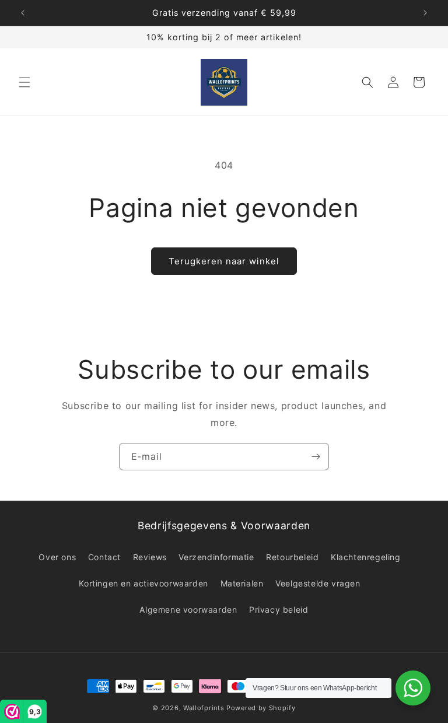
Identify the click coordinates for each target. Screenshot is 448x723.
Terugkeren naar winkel (224, 261)
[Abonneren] (315, 456)
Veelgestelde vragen (317, 583)
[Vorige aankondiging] (23, 13)
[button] (24, 82)
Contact (104, 557)
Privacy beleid (278, 609)
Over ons (57, 557)
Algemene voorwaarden (188, 609)
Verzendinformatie (216, 557)
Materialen (242, 583)
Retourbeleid (292, 557)
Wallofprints (203, 708)
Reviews (150, 557)
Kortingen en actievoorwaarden (143, 583)
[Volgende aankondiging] (425, 13)
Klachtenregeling (366, 557)
